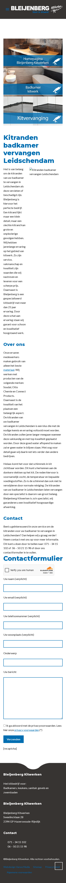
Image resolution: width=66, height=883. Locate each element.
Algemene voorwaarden (19, 872)
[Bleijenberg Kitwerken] (33, 9)
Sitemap (37, 866)
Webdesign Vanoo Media (16, 866)
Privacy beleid (52, 866)
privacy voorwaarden (26, 730)
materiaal (8, 369)
